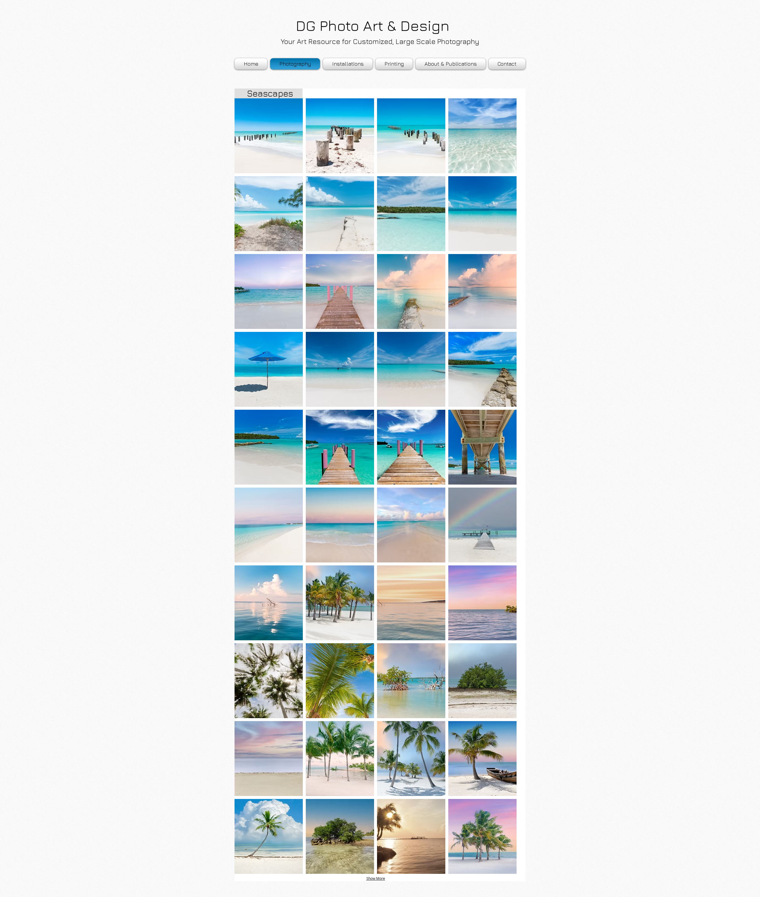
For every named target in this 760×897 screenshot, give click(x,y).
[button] (450, 64)
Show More (375, 878)
